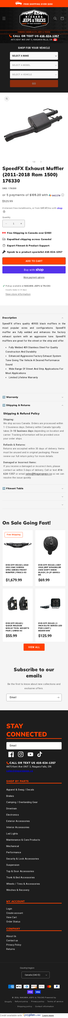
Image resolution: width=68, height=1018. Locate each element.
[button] (3, 18)
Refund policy (21, 1002)
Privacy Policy (13, 945)
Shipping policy (24, 1006)
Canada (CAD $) (32, 975)
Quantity (6, 217)
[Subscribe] (58, 697)
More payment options (34, 277)
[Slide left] (27, 161)
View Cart (11, 917)
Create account (14, 913)
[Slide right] (40, 161)
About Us (11, 936)
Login (9, 908)
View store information (18, 294)
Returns (10, 949)
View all (34, 647)
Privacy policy (37, 1002)
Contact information (44, 1006)
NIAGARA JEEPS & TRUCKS (32, 998)
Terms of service (55, 1002)
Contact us (12, 940)
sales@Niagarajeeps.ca (39, 473)
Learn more (48, 1015)
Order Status (13, 921)
